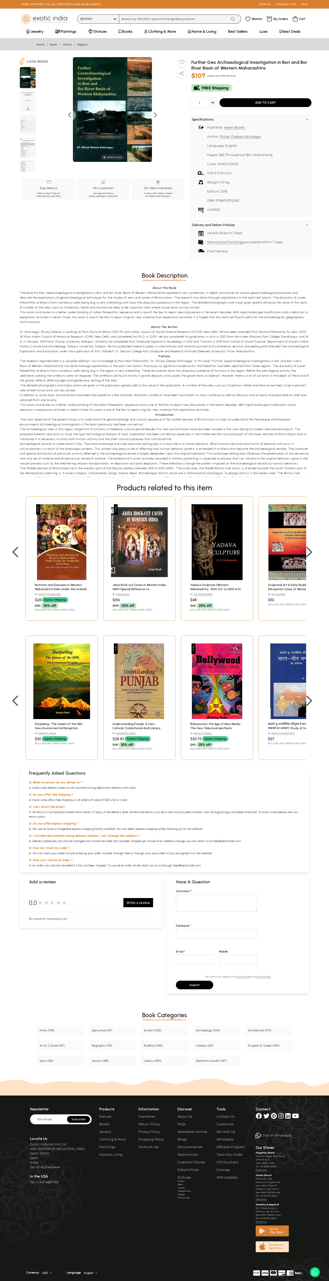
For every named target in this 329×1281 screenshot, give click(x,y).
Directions (261, 1169)
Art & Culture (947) (52, 1045)
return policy (37, 816)
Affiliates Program (230, 1147)
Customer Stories (191, 1162)
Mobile (223, 951)
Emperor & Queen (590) (263, 1045)
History (67, 44)
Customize (224, 1124)
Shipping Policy (151, 1139)
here (127, 853)
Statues (105, 1116)
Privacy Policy (263, 976)
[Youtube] (295, 1117)
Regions (82, 44)
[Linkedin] (288, 1117)
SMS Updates (227, 1177)
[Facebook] (259, 1117)
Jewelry (105, 1132)
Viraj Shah (122, 594)
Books (53, 44)
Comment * (184, 891)
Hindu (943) (47, 1030)
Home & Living (110, 1154)
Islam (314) (46, 1061)
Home (40, 44)
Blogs (182, 1139)
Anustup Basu (203, 733)
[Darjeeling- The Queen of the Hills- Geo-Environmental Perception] (61, 718)
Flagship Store (265, 1152)
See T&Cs (56, 196)
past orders (159, 853)
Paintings (107, 1147)
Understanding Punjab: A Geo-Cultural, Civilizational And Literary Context (137, 728)
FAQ (305, 4)
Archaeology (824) (208, 1030)
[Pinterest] (274, 1117)
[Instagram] (281, 1117)
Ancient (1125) (152, 1030)
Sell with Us (225, 1132)
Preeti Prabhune (49, 594)
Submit (194, 985)
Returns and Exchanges (226, 242)
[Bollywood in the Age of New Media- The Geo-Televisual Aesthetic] (217, 718)
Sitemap (223, 1170)
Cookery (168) (204, 1045)
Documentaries (189, 1147)
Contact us (286, 4)
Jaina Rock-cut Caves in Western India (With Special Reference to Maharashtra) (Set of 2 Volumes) (139, 589)
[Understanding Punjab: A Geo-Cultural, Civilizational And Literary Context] (139, 718)
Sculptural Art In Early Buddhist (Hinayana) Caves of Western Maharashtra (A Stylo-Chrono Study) (294, 589)
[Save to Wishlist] (182, 63)
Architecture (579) (259, 1030)
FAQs (181, 1124)
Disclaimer (147, 1116)
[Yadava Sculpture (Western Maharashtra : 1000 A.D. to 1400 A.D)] (217, 579)
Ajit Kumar (278, 594)
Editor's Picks (188, 1170)
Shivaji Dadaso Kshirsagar (240, 136)
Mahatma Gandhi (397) (211, 1061)
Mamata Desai (47, 733)
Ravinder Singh (126, 733)
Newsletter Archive (192, 1132)
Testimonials (187, 1154)
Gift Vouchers (227, 1162)
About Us (184, 1116)
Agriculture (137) (102, 1030)
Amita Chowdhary (283, 733)
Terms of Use (243, 976)
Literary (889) (152, 1061)
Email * (180, 951)
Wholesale (224, 1139)
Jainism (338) (100, 1061)
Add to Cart (265, 102)
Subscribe (78, 1119)
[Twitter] (266, 1117)
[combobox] (173, 19)
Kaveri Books (234, 127)
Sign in (265, 4)
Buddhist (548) (153, 1045)
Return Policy (149, 1124)
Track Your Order (229, 1154)
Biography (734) (102, 1045)
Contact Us (225, 1116)
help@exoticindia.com (227, 841)
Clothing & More (112, 1139)
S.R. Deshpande (203, 594)
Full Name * (183, 926)
